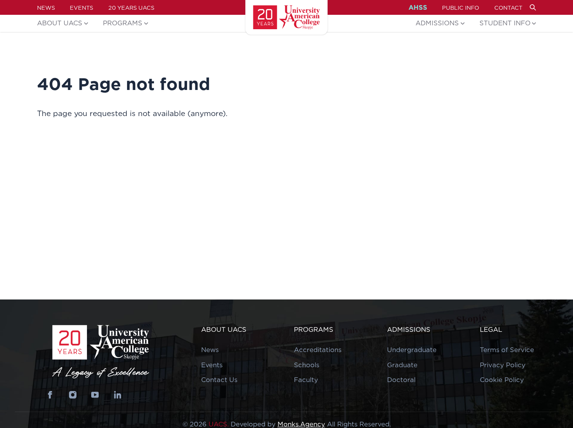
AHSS (418, 7)
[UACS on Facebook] (50, 395)
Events (81, 7)
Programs (122, 23)
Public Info (460, 7)
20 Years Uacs (131, 7)
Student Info (505, 23)
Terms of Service (507, 350)
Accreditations (317, 350)
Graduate (402, 365)
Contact (508, 7)
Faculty (306, 380)
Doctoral (401, 380)
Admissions (437, 23)
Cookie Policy (502, 380)
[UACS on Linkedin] (117, 395)
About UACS (59, 23)
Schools (306, 365)
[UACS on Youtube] (95, 395)
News (46, 7)
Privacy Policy (502, 365)
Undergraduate (412, 350)
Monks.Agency (301, 424)
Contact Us (219, 380)
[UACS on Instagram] (72, 395)
